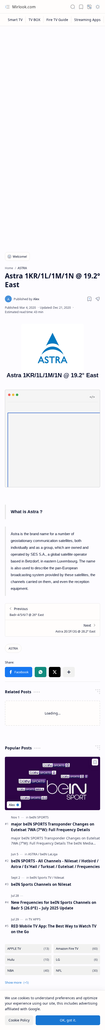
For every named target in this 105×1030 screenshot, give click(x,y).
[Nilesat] (59, 877)
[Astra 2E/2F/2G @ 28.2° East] (52, 628)
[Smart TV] (15, 19)
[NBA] (28, 970)
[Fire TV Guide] (57, 19)
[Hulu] (28, 959)
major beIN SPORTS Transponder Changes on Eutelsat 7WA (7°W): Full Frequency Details (52, 827)
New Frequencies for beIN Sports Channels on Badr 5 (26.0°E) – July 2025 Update (53, 905)
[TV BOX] (34, 19)
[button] (7, 6)
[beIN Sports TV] (41, 877)
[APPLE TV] (28, 948)
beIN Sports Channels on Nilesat (41, 884)
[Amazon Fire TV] (76, 948)
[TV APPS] (35, 919)
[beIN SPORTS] (39, 817)
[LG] (76, 959)
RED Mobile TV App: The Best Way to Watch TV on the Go (53, 929)
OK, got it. (68, 1020)
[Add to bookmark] (95, 762)
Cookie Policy (19, 1020)
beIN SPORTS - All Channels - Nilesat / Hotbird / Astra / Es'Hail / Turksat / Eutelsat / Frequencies (55, 863)
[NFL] (76, 970)
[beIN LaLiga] (48, 854)
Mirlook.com (24, 7)
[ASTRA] (13, 648)
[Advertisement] (52, 83)
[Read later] (89, 299)
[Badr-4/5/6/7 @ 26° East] (52, 611)
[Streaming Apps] (87, 19)
